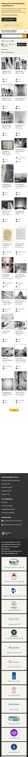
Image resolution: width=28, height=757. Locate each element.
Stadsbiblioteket (5, 491)
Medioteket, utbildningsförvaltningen (10, 480)
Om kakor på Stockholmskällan (9, 15)
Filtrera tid (4, 49)
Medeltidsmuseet (5, 487)
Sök (24, 36)
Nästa (14, 410)
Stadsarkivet (4, 494)
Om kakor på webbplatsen (8, 512)
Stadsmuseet (4, 484)
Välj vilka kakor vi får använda (12, 25)
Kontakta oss (4, 502)
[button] (4, 50)
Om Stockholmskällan (7, 505)
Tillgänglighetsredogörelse (8, 509)
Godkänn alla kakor (9, 19)
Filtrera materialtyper (7, 52)
